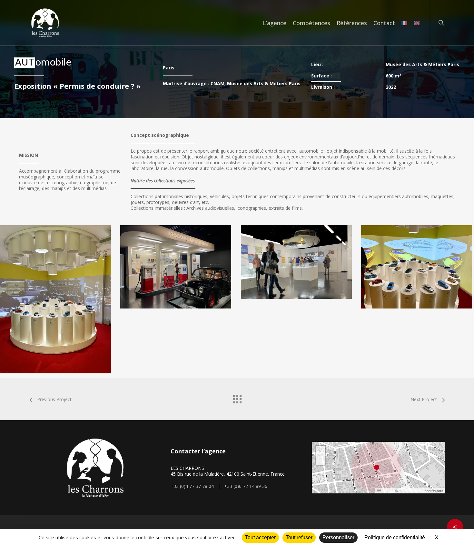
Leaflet (386, 490)
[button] (378, 468)
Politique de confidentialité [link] (394, 537)
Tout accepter (260, 537)
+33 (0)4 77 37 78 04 (192, 486)
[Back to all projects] (237, 397)
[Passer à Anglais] (416, 23)
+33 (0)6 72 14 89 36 (245, 486)
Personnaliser (338, 537)
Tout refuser (299, 537)
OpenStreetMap (411, 490)
